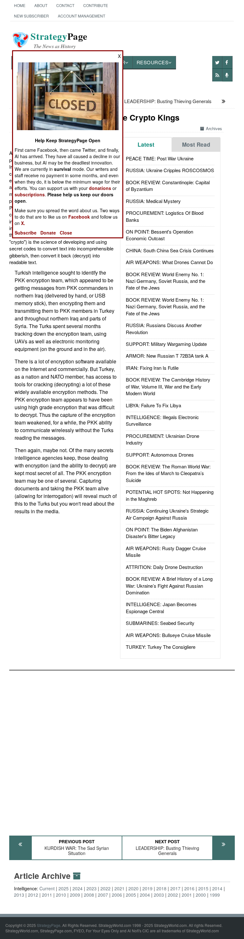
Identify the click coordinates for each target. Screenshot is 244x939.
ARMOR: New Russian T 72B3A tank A (167, 355)
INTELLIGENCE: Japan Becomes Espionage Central (161, 607)
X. (23, 223)
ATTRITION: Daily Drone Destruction (164, 567)
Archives (214, 128)
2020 (133, 888)
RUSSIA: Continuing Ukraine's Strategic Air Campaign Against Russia (167, 514)
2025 (63, 888)
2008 (89, 895)
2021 (119, 888)
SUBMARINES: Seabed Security (160, 623)
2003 (159, 895)
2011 (47, 895)
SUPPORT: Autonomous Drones (160, 454)
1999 (215, 895)
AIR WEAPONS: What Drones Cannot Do (169, 262)
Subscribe (26, 232)
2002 (173, 895)
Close (66, 232)
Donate (48, 232)
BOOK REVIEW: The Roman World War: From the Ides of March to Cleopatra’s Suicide (168, 473)
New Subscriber (31, 15)
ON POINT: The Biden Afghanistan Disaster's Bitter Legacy (162, 532)
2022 (105, 888)
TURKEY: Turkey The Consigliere (160, 646)
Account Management (81, 15)
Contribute (95, 5)
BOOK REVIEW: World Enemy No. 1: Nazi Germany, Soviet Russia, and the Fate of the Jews (165, 281)
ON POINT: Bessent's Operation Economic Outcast (159, 235)
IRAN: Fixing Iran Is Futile (152, 367)
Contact (65, 5)
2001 (187, 895)
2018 (161, 888)
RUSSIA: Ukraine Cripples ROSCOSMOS (170, 170)
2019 (147, 888)
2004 (145, 895)
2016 (189, 888)
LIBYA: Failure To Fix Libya (153, 405)
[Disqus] (122, 750)
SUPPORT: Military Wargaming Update (166, 343)
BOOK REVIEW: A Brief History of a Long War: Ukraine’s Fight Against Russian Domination (169, 585)
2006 (117, 895)
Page (58, 40)
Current (47, 888)
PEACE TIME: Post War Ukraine (159, 158)
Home (19, 5)
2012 (33, 895)
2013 (19, 895)
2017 (175, 888)
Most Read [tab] (196, 144)
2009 (75, 895)
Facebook (79, 217)
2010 (61, 895)
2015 (203, 888)
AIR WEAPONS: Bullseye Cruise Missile (168, 635)
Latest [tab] (146, 144)
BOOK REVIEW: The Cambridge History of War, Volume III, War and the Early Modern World (168, 386)
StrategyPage (48, 925)
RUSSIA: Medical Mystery (153, 201)
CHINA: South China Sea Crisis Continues (170, 250)
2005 (131, 895)
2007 (103, 895)
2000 (201, 895)
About (40, 5)
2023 (91, 888)
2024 (77, 888)
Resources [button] (153, 62)
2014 (217, 888)
